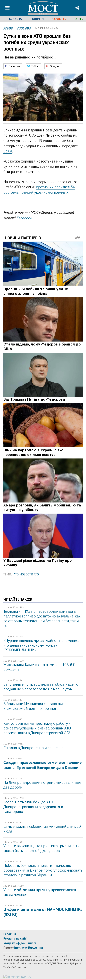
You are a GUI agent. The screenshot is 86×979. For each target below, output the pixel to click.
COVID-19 (59, 19)
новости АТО (29, 574)
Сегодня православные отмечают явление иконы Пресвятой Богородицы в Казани (42, 765)
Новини (37, 19)
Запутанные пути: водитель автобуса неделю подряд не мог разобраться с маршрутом (40, 687)
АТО (16, 574)
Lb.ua (7, 151)
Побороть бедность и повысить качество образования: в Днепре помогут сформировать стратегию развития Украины (42, 870)
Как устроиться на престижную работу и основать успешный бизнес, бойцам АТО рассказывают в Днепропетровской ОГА (37, 728)
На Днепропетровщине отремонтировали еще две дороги (42, 785)
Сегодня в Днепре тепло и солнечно (33, 747)
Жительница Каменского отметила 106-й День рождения (42, 667)
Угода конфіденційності (20, 943)
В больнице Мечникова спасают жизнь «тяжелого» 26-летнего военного (35, 706)
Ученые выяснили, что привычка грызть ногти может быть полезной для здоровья (41, 848)
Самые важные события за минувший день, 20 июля (42, 829)
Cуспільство (24, 28)
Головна (14, 19)
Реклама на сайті (15, 938)
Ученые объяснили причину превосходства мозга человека (39, 892)
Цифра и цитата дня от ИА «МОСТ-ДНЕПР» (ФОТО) (42, 911)
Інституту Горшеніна (28, 947)
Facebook (24, 217)
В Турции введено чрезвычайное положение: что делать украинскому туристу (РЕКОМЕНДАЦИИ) (41, 645)
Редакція (9, 934)
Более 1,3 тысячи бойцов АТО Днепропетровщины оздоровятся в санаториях (33, 806)
